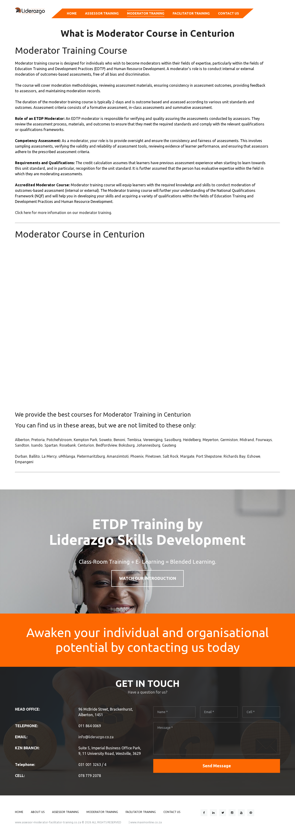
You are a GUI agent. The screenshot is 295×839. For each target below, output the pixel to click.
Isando (37, 445)
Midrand (247, 440)
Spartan (51, 445)
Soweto (105, 440)
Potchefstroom (59, 440)
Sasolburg (172, 440)
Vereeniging (152, 440)
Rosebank (67, 445)
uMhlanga (67, 456)
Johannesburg (148, 445)
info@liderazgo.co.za (96, 737)
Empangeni (24, 462)
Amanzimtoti (118, 456)
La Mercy (49, 456)
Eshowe (253, 456)
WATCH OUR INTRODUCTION (147, 578)
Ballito (34, 456)
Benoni (119, 440)
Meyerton (210, 440)
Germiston (229, 440)
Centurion (86, 445)
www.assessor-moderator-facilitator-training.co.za (48, 822)
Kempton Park (85, 440)
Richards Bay (234, 456)
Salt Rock (170, 456)
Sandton (22, 445)
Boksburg (127, 445)
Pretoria (38, 440)
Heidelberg (192, 440)
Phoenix (137, 456)
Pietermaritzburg (91, 456)
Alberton (22, 440)
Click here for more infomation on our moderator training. (63, 212)
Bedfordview (106, 445)
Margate (187, 456)
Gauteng (169, 445)
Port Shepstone (209, 456)
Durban (21, 456)
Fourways (264, 440)
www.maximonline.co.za (146, 822)
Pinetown (153, 456)
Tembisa (134, 440)
